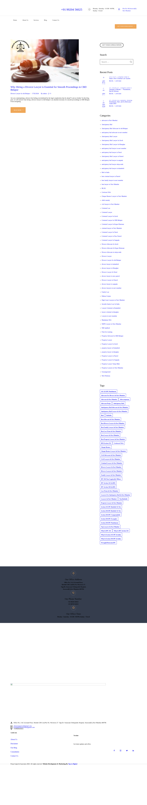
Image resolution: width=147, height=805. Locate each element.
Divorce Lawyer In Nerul (109, 272)
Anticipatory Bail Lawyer (109, 136)
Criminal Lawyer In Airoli (110, 216)
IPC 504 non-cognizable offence (111, 479)
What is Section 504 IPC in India (111, 539)
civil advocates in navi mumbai (111, 455)
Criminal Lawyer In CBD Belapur (112, 220)
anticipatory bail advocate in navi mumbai (114, 132)
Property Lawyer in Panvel (110, 356)
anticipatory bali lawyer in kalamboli (113, 168)
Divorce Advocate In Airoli (110, 244)
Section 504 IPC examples (109, 519)
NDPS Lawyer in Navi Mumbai (111, 324)
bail (102, 415)
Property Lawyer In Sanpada (110, 360)
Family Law (105, 292)
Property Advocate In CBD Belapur (112, 336)
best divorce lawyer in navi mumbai (112, 423)
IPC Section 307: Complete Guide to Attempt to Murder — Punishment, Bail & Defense (120, 89)
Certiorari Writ (106, 192)
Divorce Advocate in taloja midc (111, 252)
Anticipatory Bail (107, 124)
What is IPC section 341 (121, 531)
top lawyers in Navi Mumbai (110, 527)
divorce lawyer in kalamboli (110, 264)
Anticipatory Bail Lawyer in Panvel (112, 156)
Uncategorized (106, 372)
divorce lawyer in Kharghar (110, 268)
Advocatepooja (124, 399)
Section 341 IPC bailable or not (111, 507)
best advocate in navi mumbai (110, 419)
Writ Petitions (106, 376)
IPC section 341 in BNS (108, 483)
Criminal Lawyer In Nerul (110, 232)
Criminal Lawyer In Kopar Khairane (113, 224)
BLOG (111, 81)
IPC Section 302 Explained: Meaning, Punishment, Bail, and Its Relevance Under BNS (120, 101)
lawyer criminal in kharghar (110, 312)
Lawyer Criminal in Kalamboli (111, 308)
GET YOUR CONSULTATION (111, 45)
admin (44, 93)
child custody (106, 200)
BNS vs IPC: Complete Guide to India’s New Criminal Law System (119, 77)
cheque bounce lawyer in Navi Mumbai (113, 451)
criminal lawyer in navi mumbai (111, 463)
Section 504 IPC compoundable (110, 515)
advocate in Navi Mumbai (109, 120)
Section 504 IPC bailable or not (111, 511)
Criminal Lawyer (107, 212)
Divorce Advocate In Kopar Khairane (113, 248)
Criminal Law (106, 208)
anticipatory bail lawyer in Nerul (112, 152)
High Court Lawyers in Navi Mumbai (113, 300)
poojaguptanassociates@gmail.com (24, 727)
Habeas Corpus (106, 296)
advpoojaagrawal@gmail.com (23, 726)
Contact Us (14, 756)
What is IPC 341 (106, 531)
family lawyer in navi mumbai (111, 475)
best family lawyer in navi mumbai (112, 180)
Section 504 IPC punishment (109, 523)
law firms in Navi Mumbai (109, 491)
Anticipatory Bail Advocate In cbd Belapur (115, 128)
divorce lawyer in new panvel (111, 276)
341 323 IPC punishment (108, 391)
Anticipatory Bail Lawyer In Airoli (112, 140)
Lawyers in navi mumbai (109, 316)
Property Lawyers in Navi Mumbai (112, 368)
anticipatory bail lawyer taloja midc (112, 164)
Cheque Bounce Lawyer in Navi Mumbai (114, 196)
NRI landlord (106, 328)
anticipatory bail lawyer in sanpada (112, 160)
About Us (14, 739)
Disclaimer (14, 744)
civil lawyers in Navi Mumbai (110, 459)
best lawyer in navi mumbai (110, 435)
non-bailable (123, 499)
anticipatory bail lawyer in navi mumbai (114, 148)
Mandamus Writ (106, 320)
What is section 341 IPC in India (111, 535)
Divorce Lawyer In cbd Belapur (20, 93)
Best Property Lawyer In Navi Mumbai (113, 439)
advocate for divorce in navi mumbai (113, 395)
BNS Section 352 (106, 443)
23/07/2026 (118, 81)
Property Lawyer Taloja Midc (111, 364)
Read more (17, 110)
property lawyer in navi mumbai (111, 503)
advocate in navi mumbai (109, 399)
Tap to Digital (72, 764)
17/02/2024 (35, 93)
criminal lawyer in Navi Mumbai (112, 228)
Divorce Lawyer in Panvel (110, 280)
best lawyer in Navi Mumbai (110, 184)
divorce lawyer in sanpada (110, 284)
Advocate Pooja (106, 403)
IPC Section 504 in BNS (108, 487)
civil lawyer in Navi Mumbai (110, 204)
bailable (109, 415)
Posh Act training (107, 332)
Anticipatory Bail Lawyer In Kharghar (113, 144)
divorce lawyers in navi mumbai (111, 288)
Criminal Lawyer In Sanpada (110, 240)
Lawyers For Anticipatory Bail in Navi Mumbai (115, 495)
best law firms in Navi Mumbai (111, 431)
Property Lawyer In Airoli (110, 344)
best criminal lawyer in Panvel (111, 176)
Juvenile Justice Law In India (110, 304)
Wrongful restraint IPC (108, 543)
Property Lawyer (107, 340)
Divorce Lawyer (107, 256)
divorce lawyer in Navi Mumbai (111, 467)
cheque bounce (105, 447)
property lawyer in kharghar (110, 352)
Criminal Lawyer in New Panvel (111, 236)
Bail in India (105, 172)
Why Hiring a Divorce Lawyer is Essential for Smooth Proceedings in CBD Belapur (49, 88)
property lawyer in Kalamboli (111, 348)
